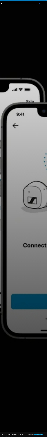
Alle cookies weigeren (36, 434)
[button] (40, 3)
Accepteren (41, 434)
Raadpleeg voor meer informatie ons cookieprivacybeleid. (6, 436)
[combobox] (42, 3)
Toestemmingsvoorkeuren (31, 434)
